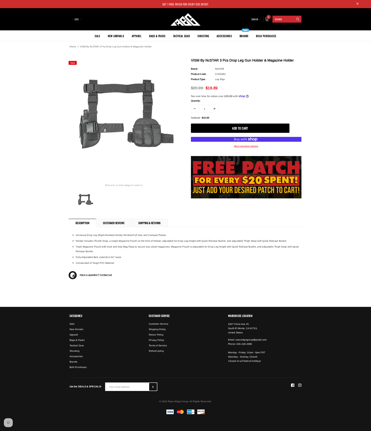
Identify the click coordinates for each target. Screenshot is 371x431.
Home (73, 46)
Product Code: (199, 74)
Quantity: (196, 100)
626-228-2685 (244, 344)
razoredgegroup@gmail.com (251, 339)
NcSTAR (219, 68)
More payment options (246, 146)
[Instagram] (299, 385)
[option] (124, 114)
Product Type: (198, 79)
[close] (357, 4)
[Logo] (185, 19)
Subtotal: (196, 117)
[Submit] (153, 387)
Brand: (194, 68)
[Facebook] (292, 385)
